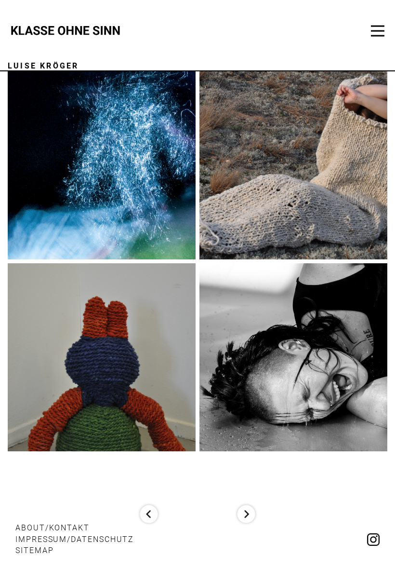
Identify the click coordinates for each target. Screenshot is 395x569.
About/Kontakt (52, 527)
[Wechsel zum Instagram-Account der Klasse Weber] (373, 540)
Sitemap (34, 550)
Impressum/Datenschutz (74, 539)
